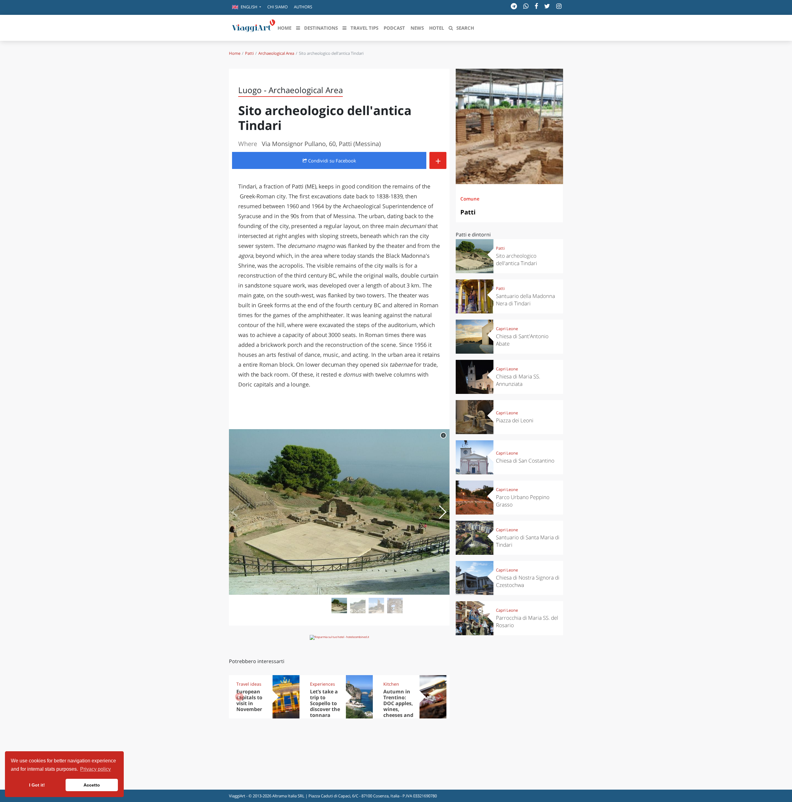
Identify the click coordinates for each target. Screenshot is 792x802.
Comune (470, 199)
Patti (249, 53)
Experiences (322, 684)
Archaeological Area (276, 53)
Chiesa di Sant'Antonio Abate (522, 340)
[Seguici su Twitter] (547, 6)
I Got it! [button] (37, 785)
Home (234, 53)
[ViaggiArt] (253, 27)
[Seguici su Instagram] (559, 6)
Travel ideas (248, 684)
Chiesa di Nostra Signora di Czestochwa (527, 581)
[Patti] (509, 126)
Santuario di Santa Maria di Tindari (527, 541)
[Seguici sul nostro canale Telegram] (514, 6)
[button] (246, 7)
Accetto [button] (92, 785)
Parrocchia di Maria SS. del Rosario (527, 621)
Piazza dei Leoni (514, 420)
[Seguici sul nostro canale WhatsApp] (526, 6)
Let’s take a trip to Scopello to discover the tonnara (325, 703)
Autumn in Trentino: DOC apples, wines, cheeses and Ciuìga (398, 706)
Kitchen (391, 684)
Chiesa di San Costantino (525, 460)
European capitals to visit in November (249, 700)
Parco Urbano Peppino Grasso (522, 501)
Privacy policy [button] (95, 769)
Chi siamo (277, 7)
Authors (303, 7)
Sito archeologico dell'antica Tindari (516, 259)
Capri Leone (507, 328)
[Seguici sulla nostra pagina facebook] (536, 6)
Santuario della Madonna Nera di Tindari (525, 299)
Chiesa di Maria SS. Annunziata (518, 380)
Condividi (331, 160)
